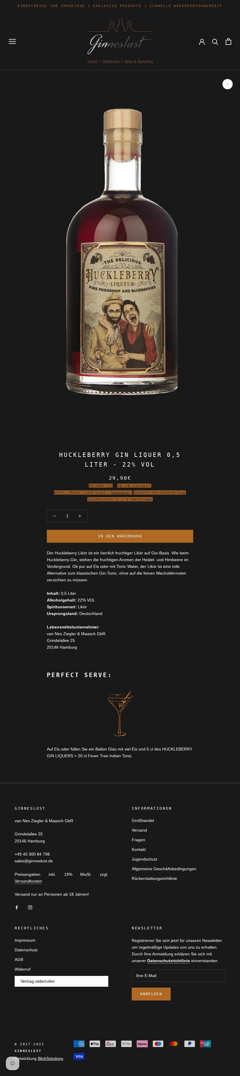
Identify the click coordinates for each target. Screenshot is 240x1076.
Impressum (25, 940)
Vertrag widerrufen (37, 981)
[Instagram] (30, 907)
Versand (139, 830)
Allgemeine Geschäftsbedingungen (164, 868)
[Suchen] (215, 41)
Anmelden (151, 994)
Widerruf (22, 969)
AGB (19, 959)
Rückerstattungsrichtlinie (154, 878)
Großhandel (143, 820)
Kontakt (139, 849)
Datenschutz (26, 950)
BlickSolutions (50, 1058)
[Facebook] (17, 907)
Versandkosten (28, 881)
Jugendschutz (144, 859)
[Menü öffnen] (12, 41)
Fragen (138, 839)
